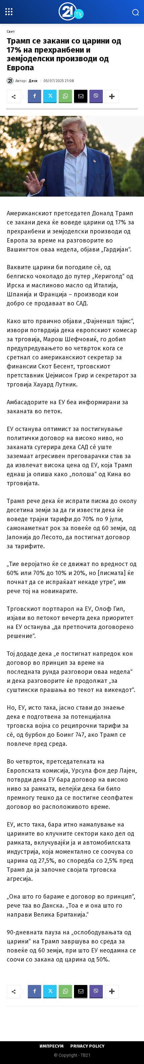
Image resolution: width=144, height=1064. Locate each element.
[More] (112, 96)
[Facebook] (34, 96)
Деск (33, 81)
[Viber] (96, 96)
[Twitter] (50, 96)
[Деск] (11, 80)
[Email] (80, 96)
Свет (11, 31)
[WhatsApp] (65, 96)
